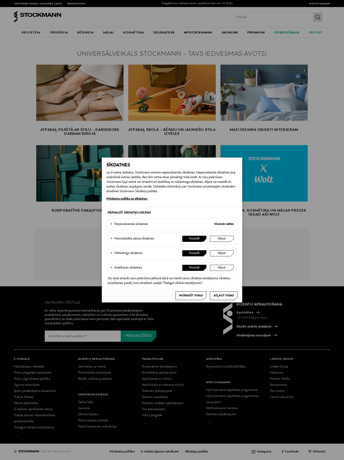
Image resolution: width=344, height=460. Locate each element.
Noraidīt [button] (194, 238)
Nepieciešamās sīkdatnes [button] (129, 224)
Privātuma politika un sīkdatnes (126, 199)
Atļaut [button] (222, 238)
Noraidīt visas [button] (191, 295)
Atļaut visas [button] (224, 295)
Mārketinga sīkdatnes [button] (126, 253)
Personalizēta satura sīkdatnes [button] (132, 239)
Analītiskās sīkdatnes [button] (126, 268)
